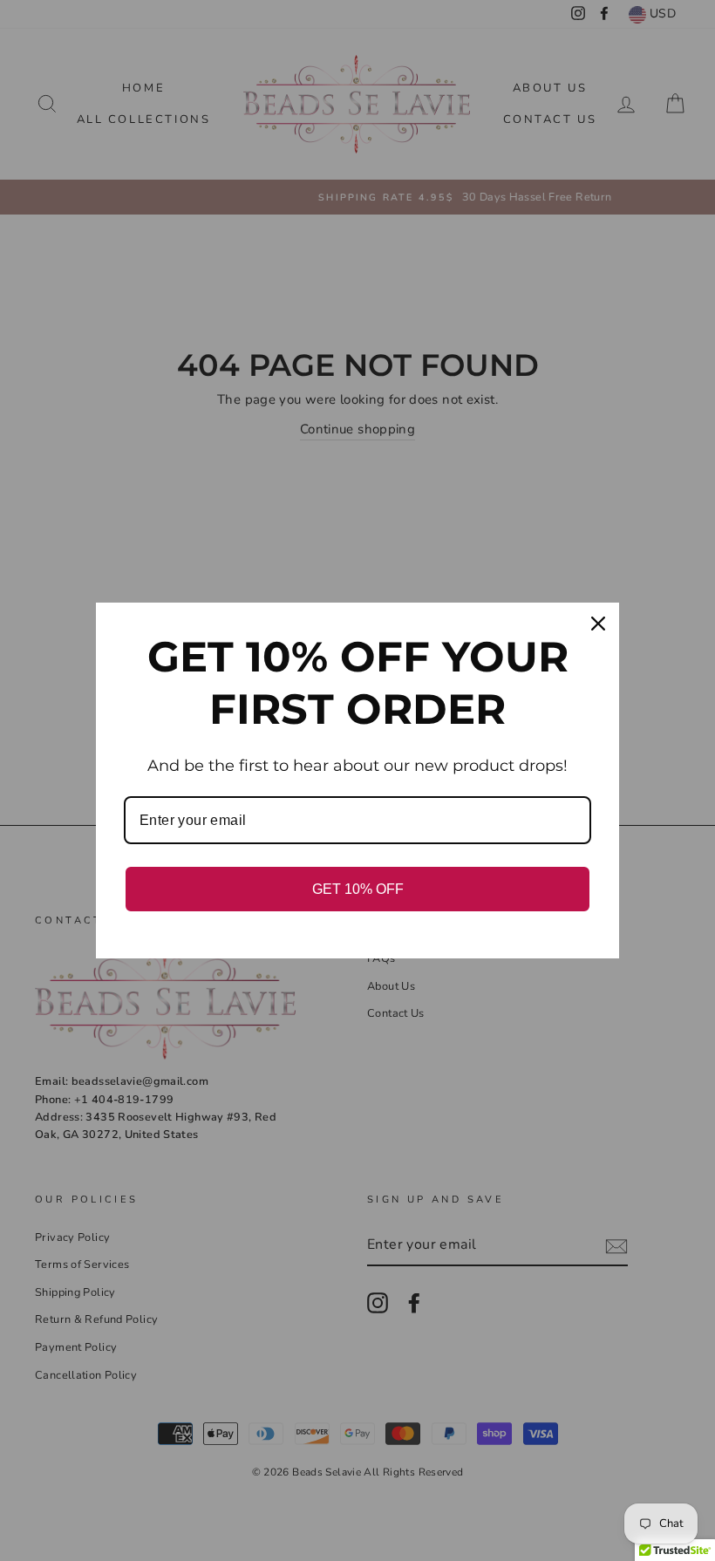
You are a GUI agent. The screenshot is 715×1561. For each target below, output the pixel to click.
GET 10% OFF (358, 889)
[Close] (598, 623)
